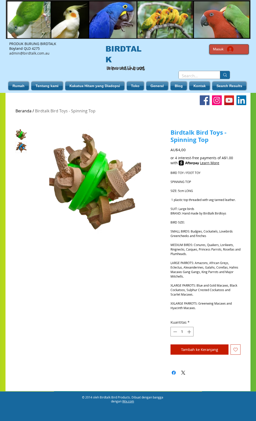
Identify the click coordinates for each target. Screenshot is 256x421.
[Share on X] (183, 373)
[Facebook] (205, 100)
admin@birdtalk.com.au (29, 53)
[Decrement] (174, 331)
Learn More (209, 162)
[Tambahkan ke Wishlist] (235, 349)
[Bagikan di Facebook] (174, 373)
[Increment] (189, 331)
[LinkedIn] (241, 100)
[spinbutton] (182, 331)
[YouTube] (229, 100)
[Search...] (225, 75)
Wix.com (128, 401)
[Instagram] (217, 100)
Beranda (24, 111)
